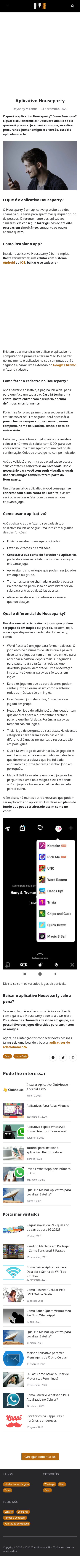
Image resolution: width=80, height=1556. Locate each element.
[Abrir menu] (7, 6)
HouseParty (21, 1056)
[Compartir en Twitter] (63, 1057)
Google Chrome (64, 365)
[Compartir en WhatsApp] (73, 1057)
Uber (62, 1484)
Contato (8, 1511)
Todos (7, 1490)
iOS (22, 262)
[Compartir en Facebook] (53, 1057)
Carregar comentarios (40, 1457)
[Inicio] (40, 6)
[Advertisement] (40, 56)
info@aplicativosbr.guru (16, 1484)
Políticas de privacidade (16, 1523)
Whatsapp (49, 1484)
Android (9, 262)
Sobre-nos (23, 1511)
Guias (7, 1056)
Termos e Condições (14, 1517)
